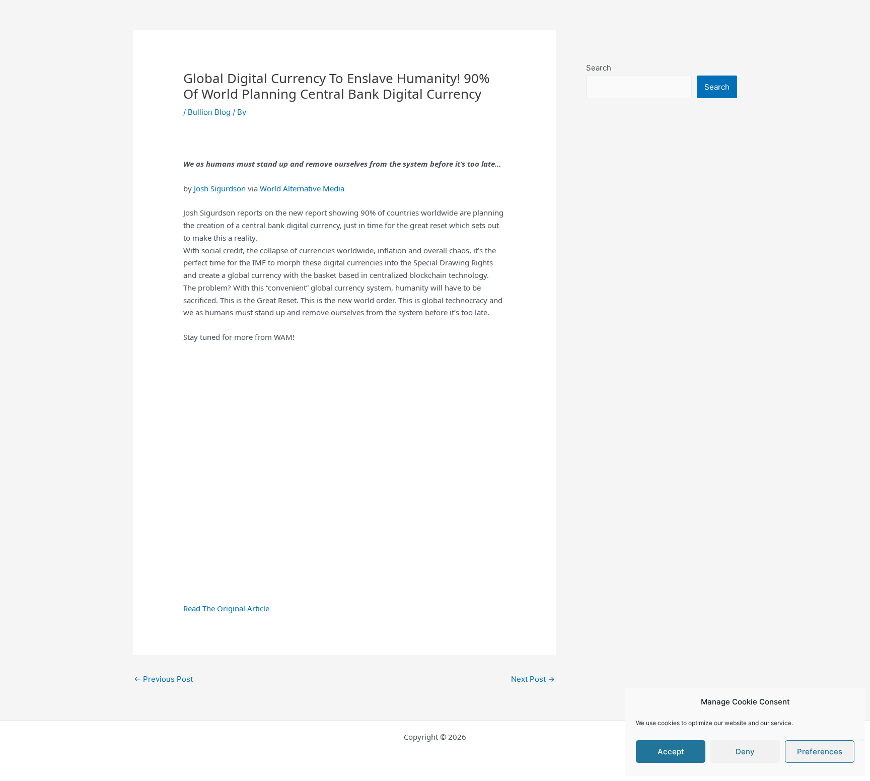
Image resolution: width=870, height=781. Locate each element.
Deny (745, 751)
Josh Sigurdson (219, 188)
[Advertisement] (661, 331)
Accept (671, 751)
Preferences (819, 751)
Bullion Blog (209, 112)
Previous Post (163, 679)
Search (598, 68)
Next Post (533, 679)
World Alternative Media (302, 188)
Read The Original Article (226, 608)
